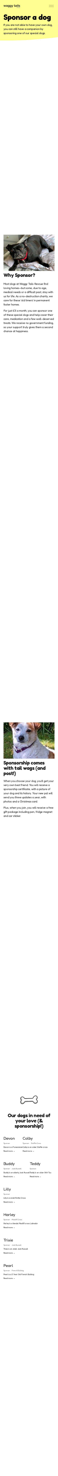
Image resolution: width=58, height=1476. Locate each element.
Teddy (35, 1163)
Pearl (8, 1265)
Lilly (7, 1189)
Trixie (8, 1240)
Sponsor (7, 1143)
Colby (28, 1138)
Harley (9, 1214)
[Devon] (13, 1133)
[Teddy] (40, 1158)
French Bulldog (18, 1270)
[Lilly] (15, 1183)
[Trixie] (16, 1234)
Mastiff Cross (17, 1219)
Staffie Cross (36, 1143)
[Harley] (21, 1209)
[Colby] (35, 1133)
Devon (9, 1138)
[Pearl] (19, 1260)
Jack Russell (16, 1168)
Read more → (9, 1151)
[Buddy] (17, 1158)
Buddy (9, 1163)
